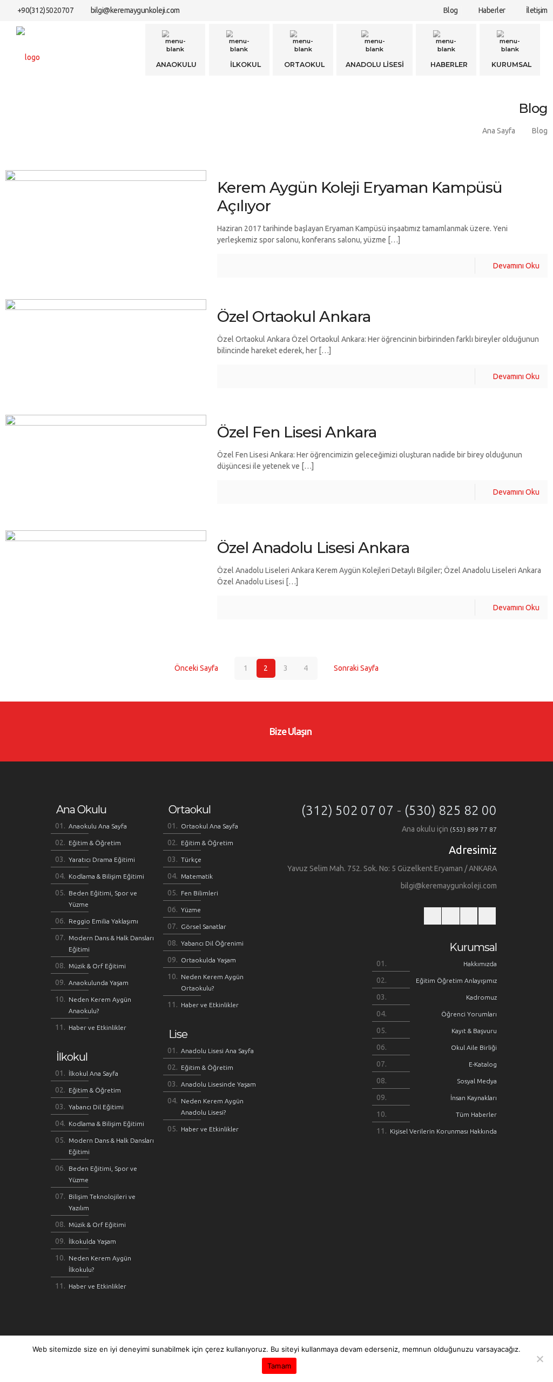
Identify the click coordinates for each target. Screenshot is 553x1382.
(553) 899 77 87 (473, 829)
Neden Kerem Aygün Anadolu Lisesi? (212, 1106)
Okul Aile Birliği (474, 1047)
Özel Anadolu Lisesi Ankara (313, 547)
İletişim (536, 10)
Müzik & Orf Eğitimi (97, 965)
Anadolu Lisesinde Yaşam (218, 1084)
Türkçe (191, 859)
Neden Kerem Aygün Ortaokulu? (212, 982)
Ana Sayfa (498, 130)
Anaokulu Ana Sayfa (98, 826)
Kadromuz (481, 997)
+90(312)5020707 (45, 10)
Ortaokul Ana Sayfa (209, 826)
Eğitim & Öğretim (95, 842)
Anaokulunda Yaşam (99, 982)
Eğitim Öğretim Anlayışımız (456, 980)
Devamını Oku (516, 265)
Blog (449, 10)
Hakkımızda (480, 963)
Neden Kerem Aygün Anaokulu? (100, 1005)
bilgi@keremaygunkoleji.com (135, 10)
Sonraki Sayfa (356, 668)
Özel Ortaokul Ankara (293, 316)
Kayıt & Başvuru (474, 1030)
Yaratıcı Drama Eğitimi (102, 859)
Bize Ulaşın (289, 731)
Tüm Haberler (476, 1114)
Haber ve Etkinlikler (97, 1027)
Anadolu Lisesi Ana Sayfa (217, 1050)
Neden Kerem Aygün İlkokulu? (100, 1264)
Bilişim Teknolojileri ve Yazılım (102, 1202)
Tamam (279, 1365)
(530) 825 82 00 (450, 810)
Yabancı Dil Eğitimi (96, 1106)
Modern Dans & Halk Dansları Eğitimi (111, 943)
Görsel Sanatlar (203, 926)
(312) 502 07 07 (347, 810)
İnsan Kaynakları (473, 1097)
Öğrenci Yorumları (469, 1013)
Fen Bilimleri (199, 892)
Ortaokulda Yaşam (208, 959)
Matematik (197, 876)
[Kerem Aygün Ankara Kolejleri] (28, 57)
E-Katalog (483, 1064)
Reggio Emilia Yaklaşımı (103, 921)
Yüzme (191, 909)
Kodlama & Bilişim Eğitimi (106, 876)
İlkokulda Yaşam (92, 1241)
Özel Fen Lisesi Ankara (296, 432)
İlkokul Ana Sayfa (93, 1073)
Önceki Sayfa (196, 668)
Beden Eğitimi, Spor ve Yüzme (103, 898)
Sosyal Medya (477, 1080)
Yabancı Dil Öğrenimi (212, 943)
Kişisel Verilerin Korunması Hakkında (443, 1131)
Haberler (491, 10)
